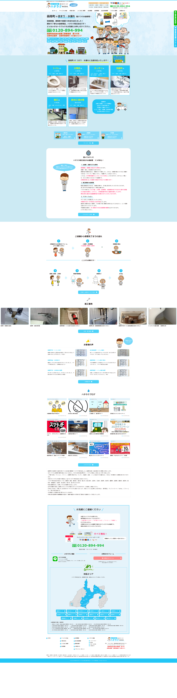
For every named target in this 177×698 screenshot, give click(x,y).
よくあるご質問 (81, 10)
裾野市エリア (71, 614)
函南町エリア (82, 614)
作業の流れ (72, 10)
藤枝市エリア (93, 614)
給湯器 (91, 642)
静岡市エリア (60, 611)
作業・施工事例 (87, 331)
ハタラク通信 (113, 10)
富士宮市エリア (82, 611)
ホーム (55, 10)
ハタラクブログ (87, 465)
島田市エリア (103, 614)
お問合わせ (122, 10)
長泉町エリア (115, 611)
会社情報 (90, 10)
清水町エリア (60, 614)
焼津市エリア (114, 614)
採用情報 (97, 10)
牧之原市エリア (88, 618)
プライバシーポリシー (80, 649)
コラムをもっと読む (87, 214)
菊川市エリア (99, 618)
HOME (49, 638)
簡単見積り (77, 643)
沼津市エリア (93, 611)
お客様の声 (87, 381)
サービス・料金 (87, 143)
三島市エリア (104, 611)
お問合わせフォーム (109, 558)
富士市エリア (70, 611)
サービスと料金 (63, 10)
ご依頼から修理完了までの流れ (87, 292)
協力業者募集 (104, 10)
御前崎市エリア (65, 618)
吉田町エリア (76, 618)
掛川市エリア (110, 618)
